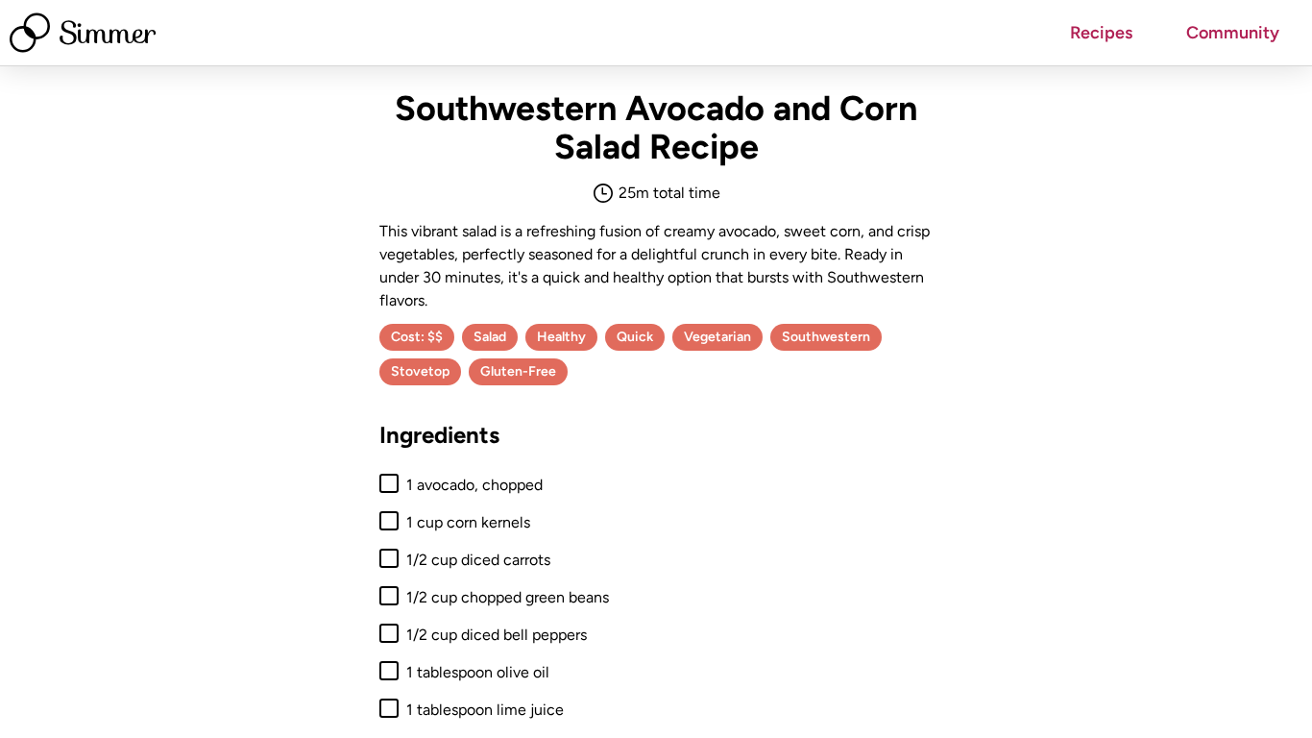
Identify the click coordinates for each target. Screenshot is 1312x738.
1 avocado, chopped (474, 485)
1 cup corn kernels (468, 522)
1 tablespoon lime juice (485, 710)
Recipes (1101, 32)
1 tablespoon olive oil (477, 672)
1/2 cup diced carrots (478, 560)
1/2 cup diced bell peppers (496, 635)
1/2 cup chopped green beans (507, 597)
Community (1232, 32)
